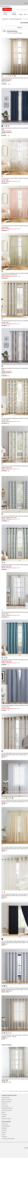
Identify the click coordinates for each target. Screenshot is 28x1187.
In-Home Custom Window (8, 1138)
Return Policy (5, 1106)
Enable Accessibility (5, 6)
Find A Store (5, 1124)
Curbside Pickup (6, 1126)
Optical (3, 1134)
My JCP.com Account (7, 1099)
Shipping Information (7, 1108)
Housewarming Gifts (13, 1091)
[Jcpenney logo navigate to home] (7, 9)
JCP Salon (4, 1130)
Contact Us (4, 1104)
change (20, 33)
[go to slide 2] (20, 73)
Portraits (4, 1132)
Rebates (4, 1116)
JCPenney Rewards (6, 1101)
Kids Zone (4, 1136)
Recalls (3, 1112)
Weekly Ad (4, 1128)
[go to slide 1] (19, 73)
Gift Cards (4, 1114)
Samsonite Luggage (22, 1091)
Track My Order (6, 1097)
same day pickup (12, 31)
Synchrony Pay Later (7, 1110)
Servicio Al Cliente (6, 1118)
